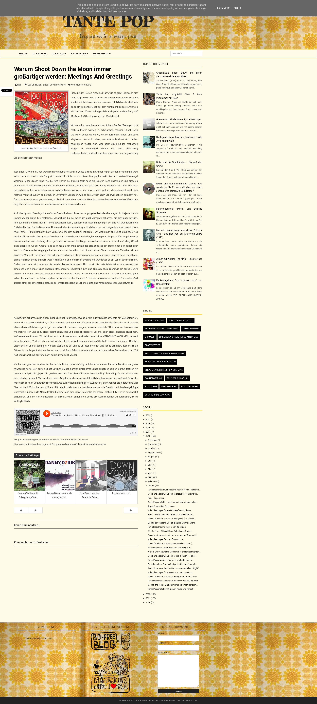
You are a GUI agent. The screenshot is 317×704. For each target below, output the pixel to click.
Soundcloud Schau (178, 378)
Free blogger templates (187, 700)
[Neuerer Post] (21, 510)
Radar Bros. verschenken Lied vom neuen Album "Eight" (173, 568)
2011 (148, 598)
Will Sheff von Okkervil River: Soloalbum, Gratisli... (170, 531)
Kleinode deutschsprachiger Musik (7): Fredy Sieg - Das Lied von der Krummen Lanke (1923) (179, 234)
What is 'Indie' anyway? (157, 395)
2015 (148, 428)
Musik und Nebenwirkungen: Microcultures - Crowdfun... (173, 494)
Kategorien (79, 53)
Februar (151, 481)
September (153, 452)
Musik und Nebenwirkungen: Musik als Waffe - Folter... (172, 556)
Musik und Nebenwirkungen (160, 361)
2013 (148, 436)
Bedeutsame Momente (181, 320)
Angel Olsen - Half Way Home (161, 506)
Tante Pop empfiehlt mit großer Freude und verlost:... (171, 589)
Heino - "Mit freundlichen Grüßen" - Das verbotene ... (171, 514)
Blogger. (155, 700)
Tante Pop (108, 21)
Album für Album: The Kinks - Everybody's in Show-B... (172, 519)
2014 (148, 432)
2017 (148, 419)
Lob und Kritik (35, 84)
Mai (150, 469)
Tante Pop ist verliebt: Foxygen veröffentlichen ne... (171, 560)
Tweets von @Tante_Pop (39, 638)
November (153, 444)
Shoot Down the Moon (55, 84)
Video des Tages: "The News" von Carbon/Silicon (170, 572)
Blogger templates (167, 700)
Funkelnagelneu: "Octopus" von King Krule (167, 527)
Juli (150, 461)
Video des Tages (189, 386)
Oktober (152, 448)
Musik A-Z (58, 53)
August (151, 457)
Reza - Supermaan (156, 498)
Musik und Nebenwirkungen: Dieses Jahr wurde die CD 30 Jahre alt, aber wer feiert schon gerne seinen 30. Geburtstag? (179, 187)
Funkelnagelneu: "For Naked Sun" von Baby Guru (169, 548)
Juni (150, 465)
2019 (148, 415)
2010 (148, 602)
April (150, 473)
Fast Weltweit (152, 345)
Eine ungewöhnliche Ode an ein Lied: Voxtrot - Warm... (172, 523)
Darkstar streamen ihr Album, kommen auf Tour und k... (173, 535)
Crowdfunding (191, 328)
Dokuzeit (150, 337)
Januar (151, 485)
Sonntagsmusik (153, 378)
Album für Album (154, 320)
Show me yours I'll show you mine (164, 370)
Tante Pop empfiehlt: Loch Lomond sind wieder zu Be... (172, 502)
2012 (148, 594)
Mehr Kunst (101, 53)
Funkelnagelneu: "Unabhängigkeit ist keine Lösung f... (172, 564)
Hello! (23, 53)
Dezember (153, 440)
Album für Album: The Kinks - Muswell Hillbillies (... (170, 543)
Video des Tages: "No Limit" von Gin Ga (165, 539)
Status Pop (151, 386)
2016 (148, 423)
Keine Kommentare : (81, 84)
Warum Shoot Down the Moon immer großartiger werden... (174, 552)
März (150, 477)
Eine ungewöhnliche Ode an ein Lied (178, 337)
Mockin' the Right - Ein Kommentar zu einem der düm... (173, 585)
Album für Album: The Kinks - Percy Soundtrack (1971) (172, 576)
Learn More (223, 8)
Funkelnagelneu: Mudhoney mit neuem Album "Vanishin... (174, 490)
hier (79, 392)
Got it (237, 8)
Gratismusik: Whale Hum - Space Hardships (178, 119)
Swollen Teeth (78, 181)
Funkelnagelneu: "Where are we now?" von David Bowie (173, 581)
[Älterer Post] (131, 510)
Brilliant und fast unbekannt (161, 328)
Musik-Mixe (40, 53)
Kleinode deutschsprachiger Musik (164, 353)
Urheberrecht (169, 386)
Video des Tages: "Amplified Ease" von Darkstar (169, 510)
